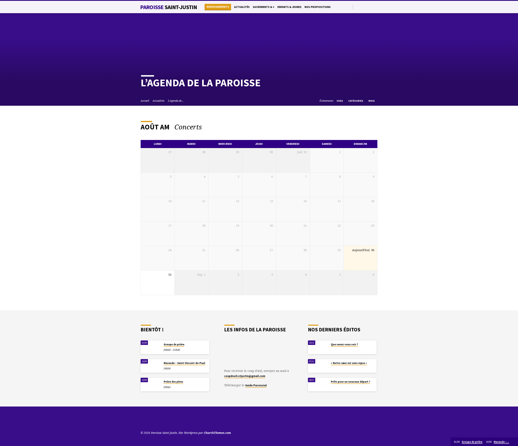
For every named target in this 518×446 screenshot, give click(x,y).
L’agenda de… (176, 100)
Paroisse (168, 7)
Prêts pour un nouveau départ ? (350, 381)
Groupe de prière (174, 344)
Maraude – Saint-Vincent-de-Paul (184, 363)
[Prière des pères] (151, 384)
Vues (340, 100)
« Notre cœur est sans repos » (349, 363)
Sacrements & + (263, 7)
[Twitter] (361, 7)
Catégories (356, 100)
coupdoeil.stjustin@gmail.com (244, 376)
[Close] (514, 442)
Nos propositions (318, 7)
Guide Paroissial (256, 385)
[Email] (375, 7)
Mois (371, 100)
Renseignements (218, 7)
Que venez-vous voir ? (344, 344)
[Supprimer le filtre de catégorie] (206, 127)
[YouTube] (357, 7)
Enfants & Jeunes (289, 7)
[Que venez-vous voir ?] (318, 347)
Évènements (326, 100)
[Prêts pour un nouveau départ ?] (318, 384)
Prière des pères (173, 381)
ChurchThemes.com (217, 433)
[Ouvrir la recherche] (349, 7)
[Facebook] (366, 7)
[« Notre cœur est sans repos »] (318, 366)
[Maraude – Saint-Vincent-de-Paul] (151, 366)
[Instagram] (371, 7)
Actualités (242, 7)
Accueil (145, 100)
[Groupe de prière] (151, 347)
